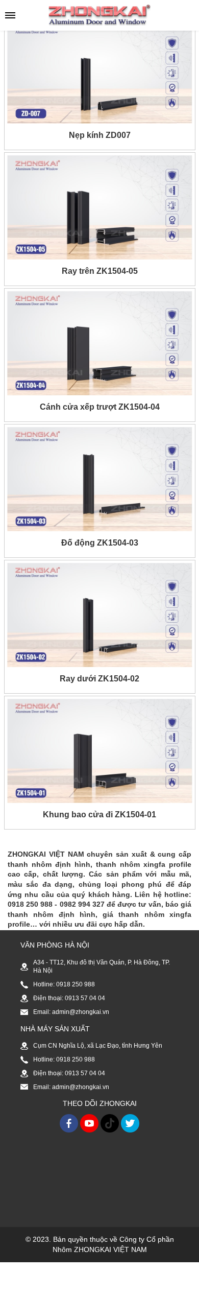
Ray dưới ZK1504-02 (99, 678)
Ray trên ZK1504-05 (100, 271)
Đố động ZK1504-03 (99, 542)
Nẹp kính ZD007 (100, 135)
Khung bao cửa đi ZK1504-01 (99, 814)
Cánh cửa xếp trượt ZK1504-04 (100, 407)
